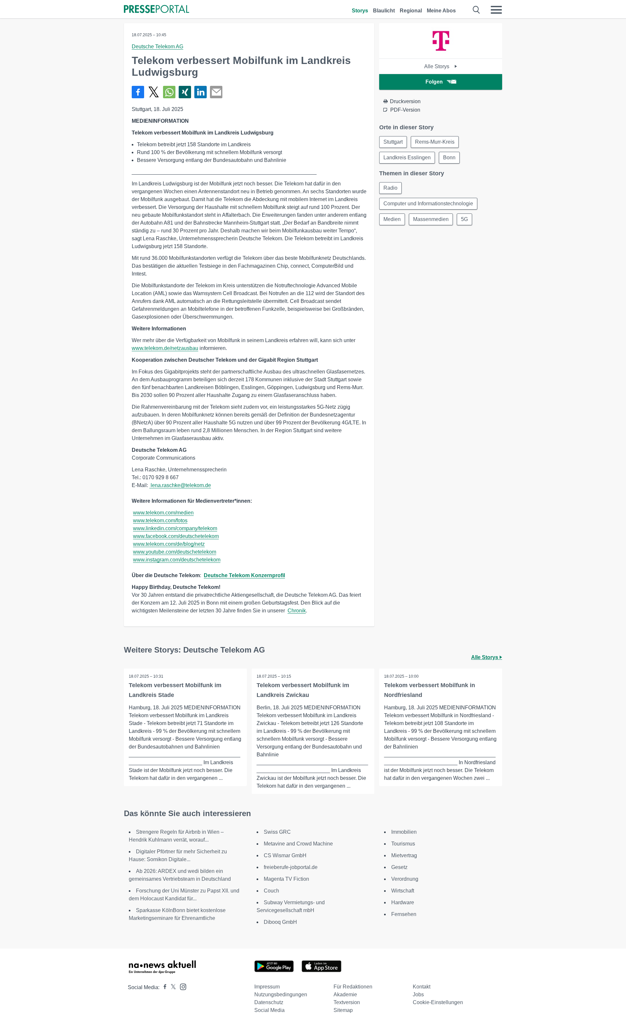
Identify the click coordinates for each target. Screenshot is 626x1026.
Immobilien (404, 832)
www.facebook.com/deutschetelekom (176, 536)
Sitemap (343, 1010)
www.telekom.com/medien (163, 512)
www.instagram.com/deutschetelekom (176, 559)
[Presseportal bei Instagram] (181, 986)
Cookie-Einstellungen (438, 1002)
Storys (360, 10)
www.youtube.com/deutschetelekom (174, 552)
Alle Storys (437, 66)
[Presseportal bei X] (171, 987)
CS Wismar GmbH (285, 855)
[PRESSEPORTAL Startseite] (156, 9)
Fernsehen (403, 914)
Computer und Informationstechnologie (428, 203)
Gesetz (399, 867)
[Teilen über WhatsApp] (169, 92)
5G (464, 219)
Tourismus (403, 843)
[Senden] (216, 92)
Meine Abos (441, 10)
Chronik (297, 610)
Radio (390, 188)
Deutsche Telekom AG (157, 46)
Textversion (347, 1002)
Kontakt (421, 986)
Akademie (345, 994)
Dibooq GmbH (280, 922)
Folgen (434, 82)
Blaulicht (384, 10)
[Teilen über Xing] (185, 92)
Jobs (418, 994)
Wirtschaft (402, 890)
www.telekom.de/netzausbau (165, 348)
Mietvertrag (404, 855)
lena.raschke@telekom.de (181, 485)
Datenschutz (268, 1002)
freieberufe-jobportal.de (291, 867)
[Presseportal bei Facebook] (163, 987)
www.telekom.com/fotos (160, 520)
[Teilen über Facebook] (138, 92)
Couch (271, 890)
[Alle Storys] (441, 52)
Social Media (269, 1010)
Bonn (449, 157)
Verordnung (404, 879)
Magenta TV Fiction (286, 879)
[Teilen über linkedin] (200, 92)
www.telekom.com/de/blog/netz (169, 544)
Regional (411, 10)
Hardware (402, 902)
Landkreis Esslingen (407, 157)
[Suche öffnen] (476, 9)
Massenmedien (431, 219)
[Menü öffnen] (496, 9)
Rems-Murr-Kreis (435, 142)
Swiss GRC (277, 832)
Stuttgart (393, 142)
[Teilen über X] (153, 92)
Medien (392, 219)
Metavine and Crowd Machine (298, 843)
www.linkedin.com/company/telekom (175, 528)
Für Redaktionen (353, 986)
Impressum (267, 986)
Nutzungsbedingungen (280, 994)
